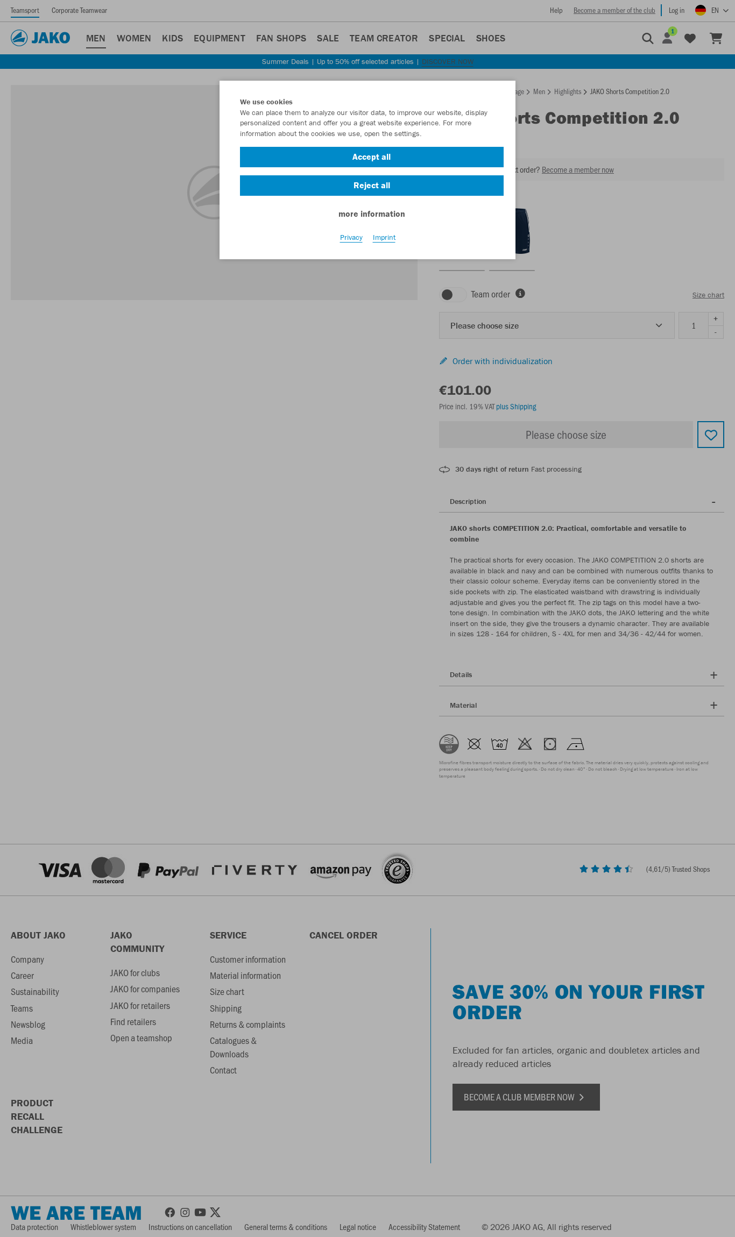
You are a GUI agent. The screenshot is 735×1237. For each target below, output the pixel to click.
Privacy (351, 237)
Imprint (384, 237)
